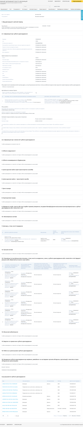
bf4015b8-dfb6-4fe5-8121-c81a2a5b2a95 (9, 396)
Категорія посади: (33, 9)
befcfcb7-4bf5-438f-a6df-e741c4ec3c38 (9, 405)
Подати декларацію (77, 1)
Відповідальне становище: (62, 9)
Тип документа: (17, 9)
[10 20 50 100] (5, 416)
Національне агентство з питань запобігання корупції (72, 424)
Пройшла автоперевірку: (76, 9)
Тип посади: (24, 9)
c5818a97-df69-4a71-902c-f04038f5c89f (9, 383)
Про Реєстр (50, 1)
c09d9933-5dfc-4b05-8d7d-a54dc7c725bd (10, 399)
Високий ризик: (52, 9)
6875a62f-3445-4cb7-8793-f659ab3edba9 (10, 411)
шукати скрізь (57, 6)
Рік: (10, 9)
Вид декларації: (4, 9)
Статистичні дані (66, 1)
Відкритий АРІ (58, 1)
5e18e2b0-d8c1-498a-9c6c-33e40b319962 (10, 402)
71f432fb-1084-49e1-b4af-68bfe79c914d (9, 408)
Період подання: (42, 9)
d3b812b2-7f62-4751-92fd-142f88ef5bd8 (9, 393)
